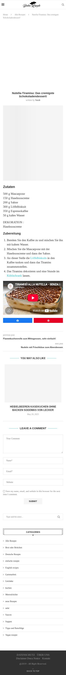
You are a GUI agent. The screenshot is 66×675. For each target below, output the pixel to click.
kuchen (8, 588)
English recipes (12, 568)
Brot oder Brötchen (13, 547)
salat (7, 608)
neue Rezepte (11, 601)
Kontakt (46, 658)
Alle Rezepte (20, 14)
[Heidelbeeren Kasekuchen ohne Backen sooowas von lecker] (33, 383)
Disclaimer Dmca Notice (28, 658)
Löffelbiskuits (38, 258)
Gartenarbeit (10, 574)
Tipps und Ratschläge (14, 628)
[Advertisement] (33, 55)
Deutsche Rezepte (13, 554)
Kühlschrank (15, 275)
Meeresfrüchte (11, 594)
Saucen (8, 615)
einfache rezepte (12, 561)
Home (5, 14)
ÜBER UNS (43, 655)
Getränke (9, 581)
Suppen (8, 621)
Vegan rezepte (11, 635)
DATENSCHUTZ (26, 655)
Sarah (37, 100)
